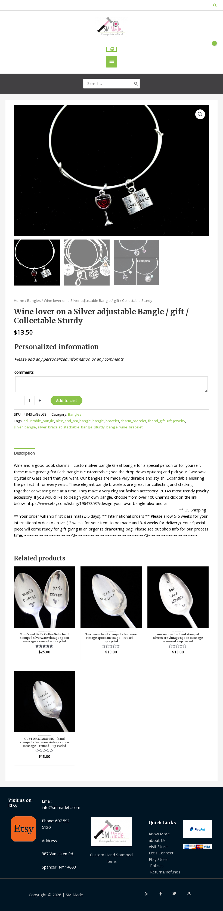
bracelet (112, 420)
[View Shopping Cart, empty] (111, 49)
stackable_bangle (77, 427)
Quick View (44, 622)
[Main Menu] (111, 62)
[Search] (136, 83)
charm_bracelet (133, 420)
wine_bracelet (131, 427)
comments (24, 372)
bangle (98, 420)
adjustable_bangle (38, 420)
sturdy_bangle (106, 427)
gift (169, 420)
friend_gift (156, 420)
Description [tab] (24, 453)
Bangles (34, 300)
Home (19, 300)
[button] (215, 5)
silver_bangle (25, 427)
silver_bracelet (50, 427)
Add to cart (66, 400)
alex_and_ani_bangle (73, 420)
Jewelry (179, 420)
